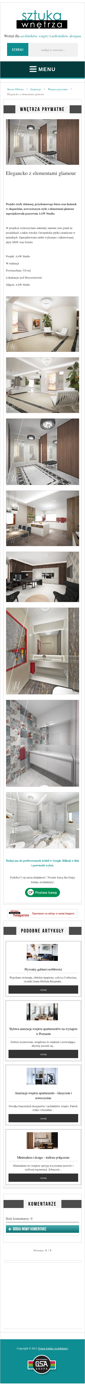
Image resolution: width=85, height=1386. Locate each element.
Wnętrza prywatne (58, 89)
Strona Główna (15, 89)
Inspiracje (35, 89)
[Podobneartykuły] (42, 930)
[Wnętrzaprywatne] (42, 108)
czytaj (43, 989)
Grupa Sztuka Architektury (53, 1348)
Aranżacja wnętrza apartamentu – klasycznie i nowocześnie (43, 1095)
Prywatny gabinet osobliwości (43, 969)
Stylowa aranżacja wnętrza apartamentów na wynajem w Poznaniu (43, 1031)
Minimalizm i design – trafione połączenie (43, 1157)
